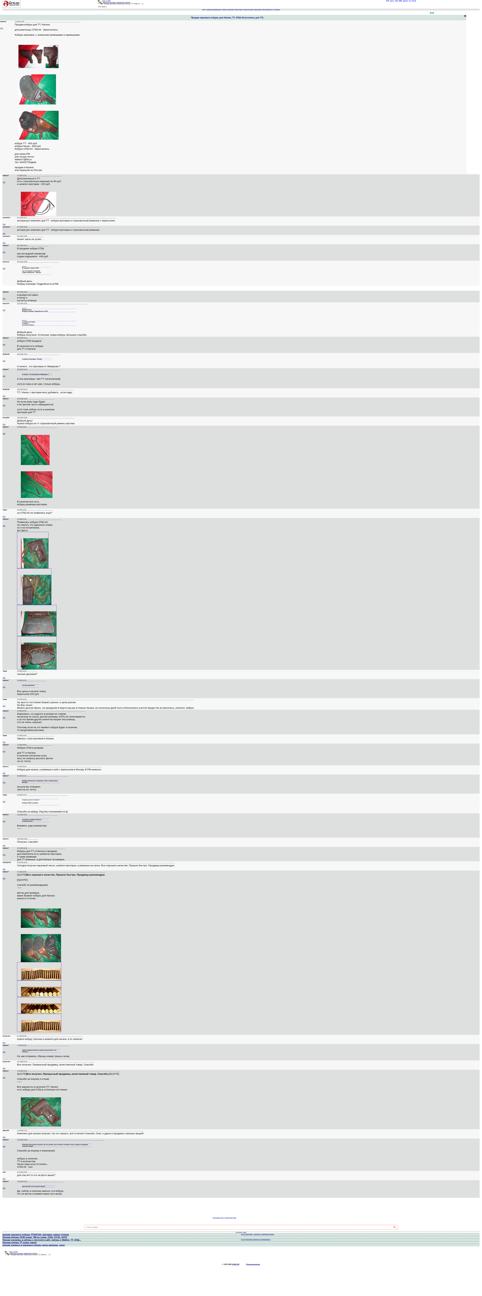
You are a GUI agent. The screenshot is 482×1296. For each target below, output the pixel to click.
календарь (239, 9)
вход (203, 9)
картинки (230, 9)
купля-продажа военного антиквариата (255, 1239)
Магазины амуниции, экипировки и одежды (116, 2)
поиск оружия (248, 9)
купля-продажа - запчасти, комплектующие (257, 1234)
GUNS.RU (235, 1264)
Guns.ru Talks (106, 1)
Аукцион (277, 9)
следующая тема (218, 1218)
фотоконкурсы (268, 9)
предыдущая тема (230, 1218)
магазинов (257, 9)
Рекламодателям (253, 1264)
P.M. (1, 28)
